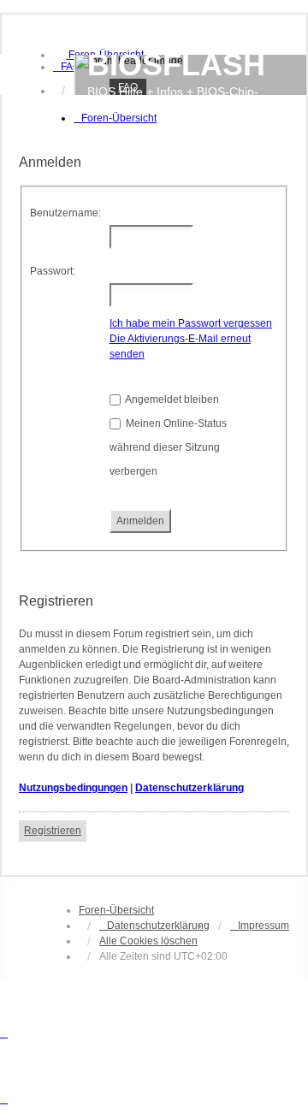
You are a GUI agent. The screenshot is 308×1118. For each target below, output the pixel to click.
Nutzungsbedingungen (73, 788)
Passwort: (52, 271)
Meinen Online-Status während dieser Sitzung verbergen (168, 447)
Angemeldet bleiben (171, 399)
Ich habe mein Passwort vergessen (191, 323)
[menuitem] (66, 67)
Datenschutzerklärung (189, 788)
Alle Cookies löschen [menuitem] (148, 941)
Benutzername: (65, 213)
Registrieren (52, 831)
